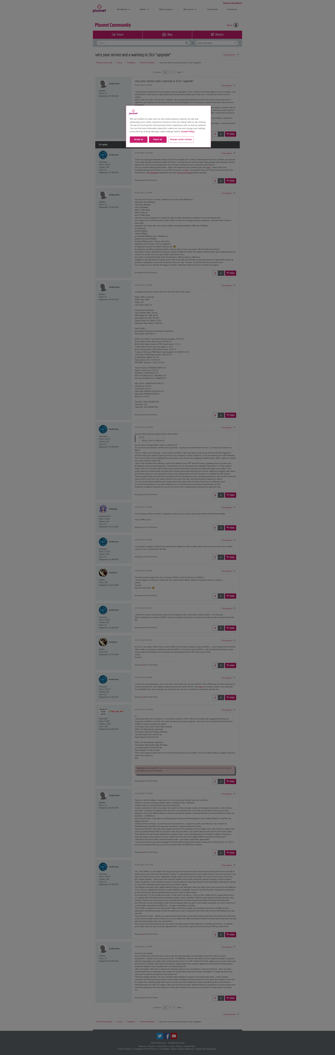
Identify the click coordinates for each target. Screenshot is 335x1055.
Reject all (157, 140)
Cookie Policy (188, 131)
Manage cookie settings (181, 140)
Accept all (138, 140)
